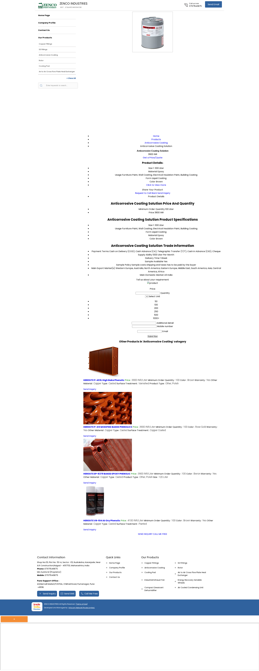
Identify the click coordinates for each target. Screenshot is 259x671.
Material (152, 235)
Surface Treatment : (133, 383)
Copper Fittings (45, 44)
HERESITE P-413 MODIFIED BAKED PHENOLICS (107, 426)
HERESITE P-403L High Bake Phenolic (103, 380)
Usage (118, 228)
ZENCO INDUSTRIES (73, 4)
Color (152, 238)
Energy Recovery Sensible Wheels (190, 581)
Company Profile (47, 22)
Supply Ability (145, 254)
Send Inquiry (163, 193)
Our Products (45, 37)
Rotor (41, 60)
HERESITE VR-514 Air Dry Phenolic (101, 520)
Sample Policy (123, 264)
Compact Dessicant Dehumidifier (153, 589)
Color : (187, 380)
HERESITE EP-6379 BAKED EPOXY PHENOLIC (106, 473)
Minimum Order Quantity (152, 209)
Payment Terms (100, 251)
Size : (160, 477)
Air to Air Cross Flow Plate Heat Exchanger (57, 71)
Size (150, 225)
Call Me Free (91, 593)
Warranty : (202, 380)
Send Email (213, 4)
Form (148, 231)
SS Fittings (43, 49)
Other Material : (100, 430)
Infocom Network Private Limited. (82, 608)
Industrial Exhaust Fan (154, 580)
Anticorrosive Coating (48, 55)
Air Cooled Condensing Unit (190, 587)
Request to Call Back (146, 193)
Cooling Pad (44, 66)
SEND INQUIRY (145, 534)
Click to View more (156, 185)
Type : (109, 383)
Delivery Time (152, 258)
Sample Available (154, 261)
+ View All (71, 78)
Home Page (44, 15)
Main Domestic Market (152, 274)
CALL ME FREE (160, 534)
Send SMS (69, 593)
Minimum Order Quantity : (164, 380)
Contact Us (44, 30)
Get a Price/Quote (152, 157)
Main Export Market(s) (103, 268)
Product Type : (164, 383)
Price (151, 212)
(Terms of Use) (82, 604)
